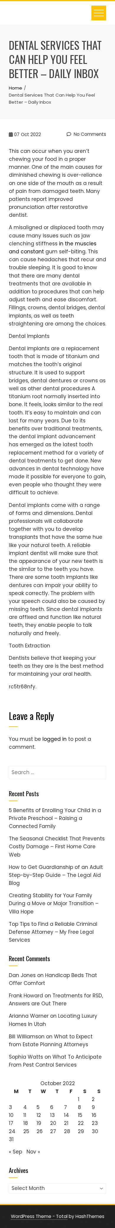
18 (25, 1123)
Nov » (33, 1151)
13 (52, 1115)
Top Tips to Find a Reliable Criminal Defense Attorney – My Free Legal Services (53, 931)
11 (24, 1115)
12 (39, 1115)
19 (39, 1123)
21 (66, 1123)
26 (40, 1131)
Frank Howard (26, 995)
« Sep (15, 1151)
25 (26, 1131)
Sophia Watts (26, 1056)
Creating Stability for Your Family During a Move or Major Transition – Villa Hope (53, 903)
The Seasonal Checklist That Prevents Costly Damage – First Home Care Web (57, 846)
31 (11, 1139)
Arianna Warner (29, 1015)
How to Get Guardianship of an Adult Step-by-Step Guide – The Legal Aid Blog (56, 875)
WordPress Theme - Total (39, 1216)
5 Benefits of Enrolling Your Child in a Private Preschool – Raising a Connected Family (55, 818)
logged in (54, 739)
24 (12, 1131)
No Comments (89, 134)
